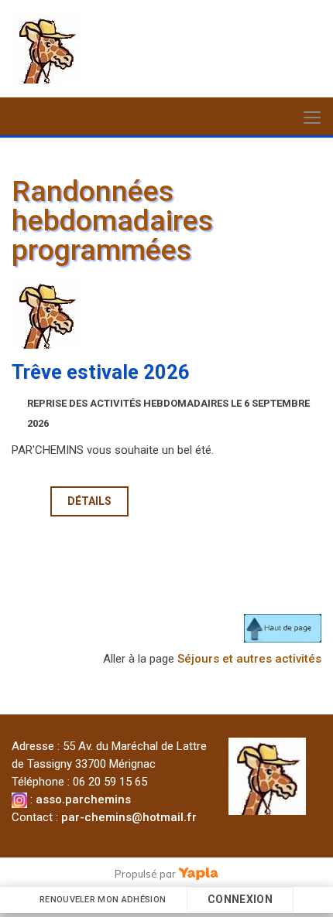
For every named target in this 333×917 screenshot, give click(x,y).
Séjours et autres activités (249, 659)
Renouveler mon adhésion (102, 900)
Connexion (240, 899)
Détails (89, 501)
